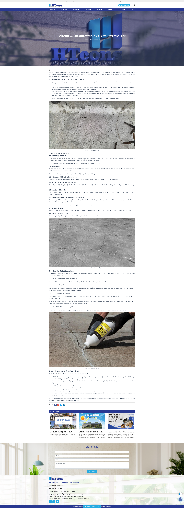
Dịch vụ (75, 9)
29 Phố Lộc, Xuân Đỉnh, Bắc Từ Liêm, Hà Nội (82, 1)
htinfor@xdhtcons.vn (57, 485)
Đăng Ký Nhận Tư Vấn (92, 506)
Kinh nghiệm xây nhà (95, 39)
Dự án (99, 9)
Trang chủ (52, 9)
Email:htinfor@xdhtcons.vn (66, 1)
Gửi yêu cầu (92, 471)
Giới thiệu (64, 9)
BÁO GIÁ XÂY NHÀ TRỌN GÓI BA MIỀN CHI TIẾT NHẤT (120, 432)
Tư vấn (122, 9)
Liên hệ (133, 9)
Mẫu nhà (87, 9)
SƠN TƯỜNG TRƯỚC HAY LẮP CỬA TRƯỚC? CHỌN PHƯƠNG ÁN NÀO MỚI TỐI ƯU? (91, 432)
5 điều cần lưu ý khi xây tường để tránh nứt (62, 432)
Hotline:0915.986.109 (54, 1)
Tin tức (110, 9)
